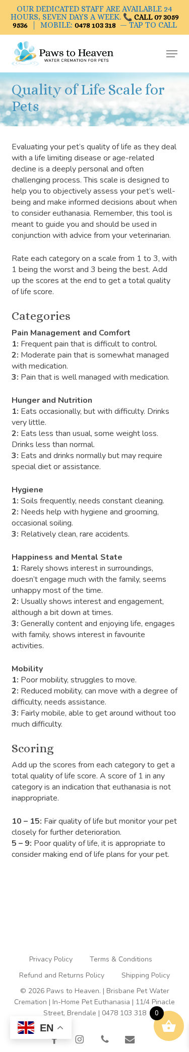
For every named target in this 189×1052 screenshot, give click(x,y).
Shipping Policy (145, 975)
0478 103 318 (95, 25)
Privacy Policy (51, 959)
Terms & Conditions (121, 959)
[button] (171, 54)
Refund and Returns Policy (61, 975)
